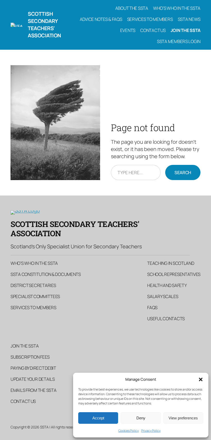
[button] (200, 379)
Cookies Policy (128, 430)
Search (182, 172)
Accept (98, 418)
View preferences (183, 418)
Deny (140, 418)
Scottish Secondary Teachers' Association (44, 24)
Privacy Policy (151, 430)
